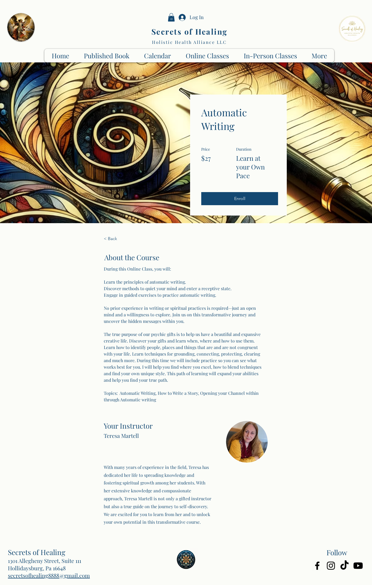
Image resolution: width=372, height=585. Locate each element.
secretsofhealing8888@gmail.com (49, 575)
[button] (171, 17)
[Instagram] (330, 565)
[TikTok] (344, 565)
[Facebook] (317, 565)
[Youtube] (358, 565)
